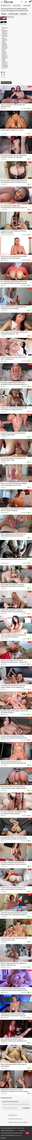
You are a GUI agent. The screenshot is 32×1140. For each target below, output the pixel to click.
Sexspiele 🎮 (27, 5)
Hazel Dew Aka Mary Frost (8, 234)
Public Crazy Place (6, 967)
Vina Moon (4, 361)
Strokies (4, 815)
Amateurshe (5, 512)
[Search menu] (21, 2)
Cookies (16, 1130)
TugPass (4, 108)
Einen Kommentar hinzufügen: (10, 1101)
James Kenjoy (5, 563)
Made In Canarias (6, 739)
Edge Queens (5, 260)
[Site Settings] (29, 2)
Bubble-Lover (5, 992)
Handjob (4, 14)
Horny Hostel (5, 714)
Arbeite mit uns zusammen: (18, 1122)
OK (27, 1133)
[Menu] (25, 2)
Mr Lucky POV (5, 1017)
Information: (12, 1115)
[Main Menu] (2, 2)
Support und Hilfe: (15, 1119)
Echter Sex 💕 (16, 5)
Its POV (4, 840)
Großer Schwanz (25, 14)
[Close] (30, 1132)
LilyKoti (3, 285)
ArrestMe (4, 664)
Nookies (4, 386)
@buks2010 (5, 68)
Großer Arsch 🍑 (13, 14)
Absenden (26, 1108)
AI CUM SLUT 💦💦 (6, 5)
